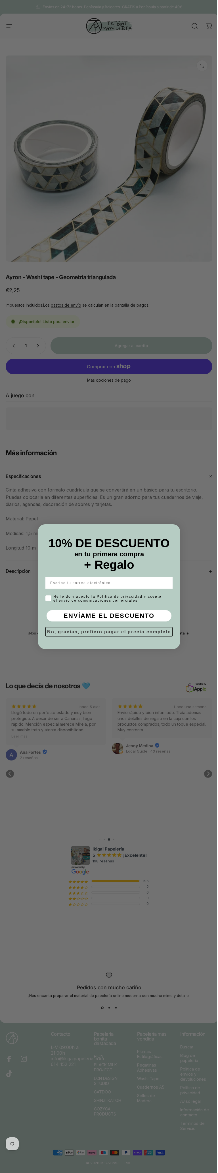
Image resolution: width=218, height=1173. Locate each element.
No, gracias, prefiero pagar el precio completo (107, 631)
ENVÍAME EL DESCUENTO (107, 615)
